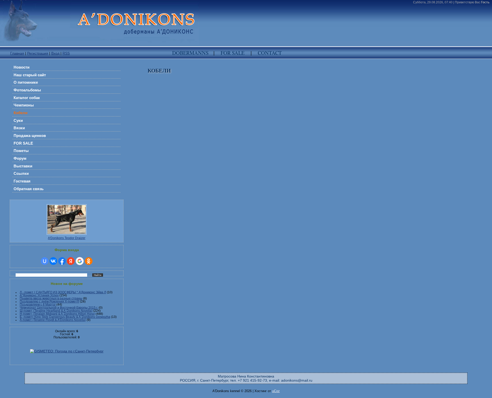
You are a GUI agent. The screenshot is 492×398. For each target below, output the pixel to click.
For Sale (232, 52)
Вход (55, 53)
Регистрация (37, 53)
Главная (17, 53)
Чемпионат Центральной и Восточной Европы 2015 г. (59, 307)
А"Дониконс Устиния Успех (39, 295)
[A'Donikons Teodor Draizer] (66, 235)
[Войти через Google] (80, 261)
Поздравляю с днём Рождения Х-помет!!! (49, 301)
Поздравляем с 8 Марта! (38, 304)
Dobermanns (190, 52)
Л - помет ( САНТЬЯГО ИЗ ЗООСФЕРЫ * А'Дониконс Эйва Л (63, 292)
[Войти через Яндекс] (71, 261)
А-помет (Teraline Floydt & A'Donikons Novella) (53, 319)
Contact (270, 52)
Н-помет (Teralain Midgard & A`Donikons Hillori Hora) (57, 313)
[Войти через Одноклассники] (89, 261)
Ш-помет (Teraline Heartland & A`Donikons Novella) (56, 310)
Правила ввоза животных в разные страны (51, 298)
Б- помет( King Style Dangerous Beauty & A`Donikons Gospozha (65, 316)
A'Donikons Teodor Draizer (66, 238)
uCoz (276, 391)
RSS (66, 53)
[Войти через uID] (44, 261)
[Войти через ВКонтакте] (53, 261)
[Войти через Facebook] (62, 261)
